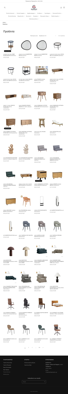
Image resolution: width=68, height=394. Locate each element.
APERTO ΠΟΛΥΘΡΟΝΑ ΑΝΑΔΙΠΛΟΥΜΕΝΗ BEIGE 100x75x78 (39, 159)
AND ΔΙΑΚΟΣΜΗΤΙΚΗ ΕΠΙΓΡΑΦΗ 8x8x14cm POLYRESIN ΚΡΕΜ (26, 158)
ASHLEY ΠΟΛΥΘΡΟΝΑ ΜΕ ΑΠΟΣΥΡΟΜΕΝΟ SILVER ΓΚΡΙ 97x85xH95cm (25, 287)
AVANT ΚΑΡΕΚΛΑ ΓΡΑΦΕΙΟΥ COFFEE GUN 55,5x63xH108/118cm (10, 313)
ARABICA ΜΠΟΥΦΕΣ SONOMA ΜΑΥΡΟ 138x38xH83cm (9, 211)
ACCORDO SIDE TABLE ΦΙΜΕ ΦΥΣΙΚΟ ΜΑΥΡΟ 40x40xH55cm (9, 55)
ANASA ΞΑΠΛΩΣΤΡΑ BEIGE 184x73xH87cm (55, 132)
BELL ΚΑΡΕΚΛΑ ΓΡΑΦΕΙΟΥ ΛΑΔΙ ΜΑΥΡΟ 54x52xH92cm (55, 339)
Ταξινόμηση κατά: (34, 35)
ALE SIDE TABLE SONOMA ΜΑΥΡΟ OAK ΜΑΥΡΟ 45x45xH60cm (25, 80)
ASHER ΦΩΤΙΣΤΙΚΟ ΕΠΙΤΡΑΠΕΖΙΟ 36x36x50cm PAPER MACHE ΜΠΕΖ (26, 261)
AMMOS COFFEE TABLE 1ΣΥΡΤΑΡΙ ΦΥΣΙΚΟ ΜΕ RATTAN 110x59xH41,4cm (56, 80)
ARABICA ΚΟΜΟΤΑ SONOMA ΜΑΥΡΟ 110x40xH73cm (55, 185)
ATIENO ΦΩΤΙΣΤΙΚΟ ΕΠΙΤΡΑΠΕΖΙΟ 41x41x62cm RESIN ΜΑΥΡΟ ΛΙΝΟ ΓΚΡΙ (57, 287)
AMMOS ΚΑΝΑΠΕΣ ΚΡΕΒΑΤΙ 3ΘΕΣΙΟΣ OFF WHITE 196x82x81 (25, 106)
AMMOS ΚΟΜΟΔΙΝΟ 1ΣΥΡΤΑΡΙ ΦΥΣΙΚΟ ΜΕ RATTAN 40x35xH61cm (41, 106)
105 (39, 347)
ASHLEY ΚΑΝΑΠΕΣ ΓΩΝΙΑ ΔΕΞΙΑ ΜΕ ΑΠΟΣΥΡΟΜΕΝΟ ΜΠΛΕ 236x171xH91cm (10, 287)
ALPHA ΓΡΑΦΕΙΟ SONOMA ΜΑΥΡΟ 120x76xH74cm (39, 80)
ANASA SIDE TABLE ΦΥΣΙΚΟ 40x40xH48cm (39, 132)
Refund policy (6, 374)
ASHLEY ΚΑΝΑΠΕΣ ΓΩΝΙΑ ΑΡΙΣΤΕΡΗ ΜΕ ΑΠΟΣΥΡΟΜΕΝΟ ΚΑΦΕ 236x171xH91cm (57, 261)
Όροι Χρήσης (6, 369)
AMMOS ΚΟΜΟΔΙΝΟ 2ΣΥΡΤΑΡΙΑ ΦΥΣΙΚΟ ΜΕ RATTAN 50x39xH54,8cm (56, 106)
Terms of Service (6, 372)
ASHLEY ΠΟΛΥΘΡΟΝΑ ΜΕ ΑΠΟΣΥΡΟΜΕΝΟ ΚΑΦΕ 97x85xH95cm (39, 287)
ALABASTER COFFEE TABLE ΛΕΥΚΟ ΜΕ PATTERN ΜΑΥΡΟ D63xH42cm (57, 55)
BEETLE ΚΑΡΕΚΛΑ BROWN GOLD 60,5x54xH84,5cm (10, 339)
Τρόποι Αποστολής (7, 362)
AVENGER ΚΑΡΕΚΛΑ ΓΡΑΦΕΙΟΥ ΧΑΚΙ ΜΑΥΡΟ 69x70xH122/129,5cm (25, 314)
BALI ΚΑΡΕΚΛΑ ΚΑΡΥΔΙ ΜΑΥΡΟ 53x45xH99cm (41, 313)
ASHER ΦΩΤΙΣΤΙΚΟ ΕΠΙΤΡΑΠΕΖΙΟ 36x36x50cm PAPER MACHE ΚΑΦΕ (10, 261)
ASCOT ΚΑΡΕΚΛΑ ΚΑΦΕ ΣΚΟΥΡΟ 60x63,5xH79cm (39, 236)
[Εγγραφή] (44, 381)
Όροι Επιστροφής (7, 367)
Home (4, 22)
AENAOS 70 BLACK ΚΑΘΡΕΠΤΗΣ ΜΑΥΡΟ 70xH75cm (40, 55)
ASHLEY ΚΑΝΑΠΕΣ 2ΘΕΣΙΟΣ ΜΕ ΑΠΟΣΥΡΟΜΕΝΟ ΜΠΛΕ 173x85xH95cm (41, 261)
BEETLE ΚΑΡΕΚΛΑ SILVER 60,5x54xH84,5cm (24, 339)
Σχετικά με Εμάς (28, 365)
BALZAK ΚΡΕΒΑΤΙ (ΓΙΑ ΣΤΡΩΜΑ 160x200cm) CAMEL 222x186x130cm (57, 313)
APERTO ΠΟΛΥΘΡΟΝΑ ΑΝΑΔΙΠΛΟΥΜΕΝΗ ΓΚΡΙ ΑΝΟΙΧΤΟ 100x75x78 (55, 159)
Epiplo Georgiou (35, 391)
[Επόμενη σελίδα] (43, 347)
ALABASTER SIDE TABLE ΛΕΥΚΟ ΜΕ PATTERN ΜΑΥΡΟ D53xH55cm (10, 80)
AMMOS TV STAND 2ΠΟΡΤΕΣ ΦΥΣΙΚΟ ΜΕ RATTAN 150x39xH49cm (9, 106)
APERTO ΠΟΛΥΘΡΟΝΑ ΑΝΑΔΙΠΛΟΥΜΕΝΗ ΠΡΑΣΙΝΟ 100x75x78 (9, 185)
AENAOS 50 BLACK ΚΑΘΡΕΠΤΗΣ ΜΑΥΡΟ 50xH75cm (25, 55)
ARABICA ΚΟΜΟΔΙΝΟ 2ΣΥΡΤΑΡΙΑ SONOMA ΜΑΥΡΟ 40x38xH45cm (41, 185)
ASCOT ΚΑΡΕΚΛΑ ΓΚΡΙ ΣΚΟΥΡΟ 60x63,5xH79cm (26, 236)
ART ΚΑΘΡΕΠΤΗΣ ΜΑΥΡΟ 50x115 (57, 210)
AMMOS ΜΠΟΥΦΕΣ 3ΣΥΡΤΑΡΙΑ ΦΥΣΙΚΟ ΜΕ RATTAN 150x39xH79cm (25, 133)
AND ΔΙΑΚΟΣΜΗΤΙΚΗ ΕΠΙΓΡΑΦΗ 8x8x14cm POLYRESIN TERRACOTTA (10, 158)
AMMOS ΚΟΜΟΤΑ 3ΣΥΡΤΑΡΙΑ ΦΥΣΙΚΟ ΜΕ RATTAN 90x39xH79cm (10, 132)
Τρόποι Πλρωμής (7, 365)
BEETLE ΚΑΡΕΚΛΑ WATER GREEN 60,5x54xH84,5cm (41, 339)
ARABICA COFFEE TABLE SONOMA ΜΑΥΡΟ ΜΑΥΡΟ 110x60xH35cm (25, 185)
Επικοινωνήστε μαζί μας (29, 362)
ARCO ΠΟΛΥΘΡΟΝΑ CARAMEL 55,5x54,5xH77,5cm (25, 211)
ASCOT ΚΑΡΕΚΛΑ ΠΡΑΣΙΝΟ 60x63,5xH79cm (56, 236)
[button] (4, 7)
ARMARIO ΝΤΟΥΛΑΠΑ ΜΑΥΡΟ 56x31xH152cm (40, 211)
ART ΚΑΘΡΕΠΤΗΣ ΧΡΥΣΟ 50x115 (10, 235)
